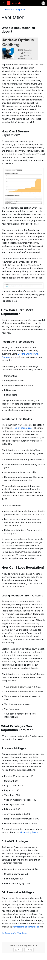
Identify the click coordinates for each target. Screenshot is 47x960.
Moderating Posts (29, 832)
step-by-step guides (23, 428)
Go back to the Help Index (15, 933)
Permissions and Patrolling (25, 926)
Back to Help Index (17, 9)
